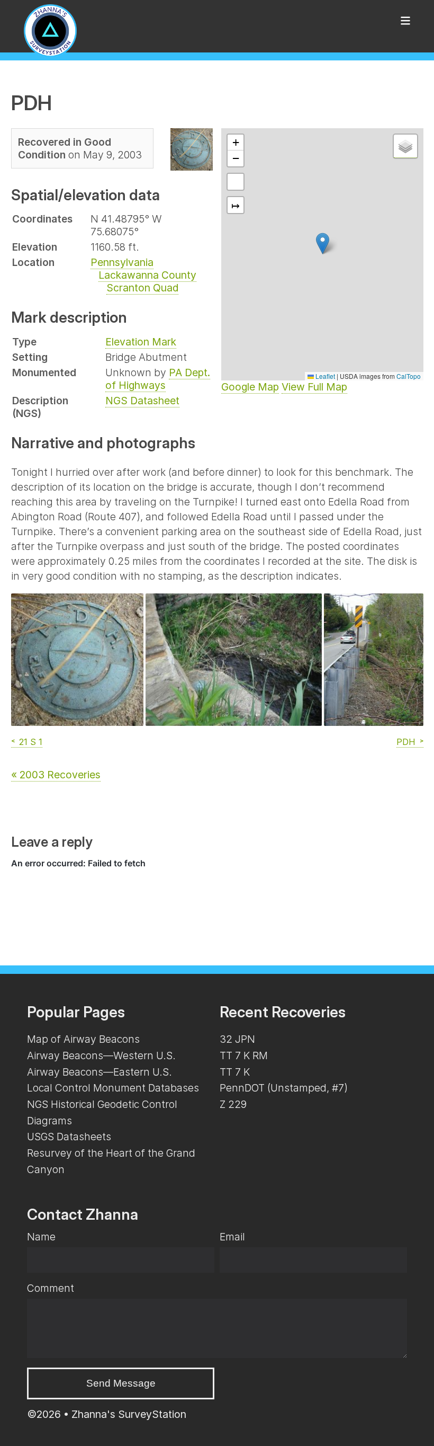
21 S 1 (30, 742)
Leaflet (324, 375)
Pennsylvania (122, 262)
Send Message (121, 1383)
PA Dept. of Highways (157, 379)
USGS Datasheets (69, 1136)
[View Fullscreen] (235, 182)
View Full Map (314, 386)
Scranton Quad (142, 287)
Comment (50, 1288)
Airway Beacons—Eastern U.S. (99, 1072)
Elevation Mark (140, 341)
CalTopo (408, 375)
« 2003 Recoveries (56, 774)
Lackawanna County (147, 275)
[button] (322, 243)
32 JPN (237, 1039)
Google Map (250, 386)
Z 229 (233, 1104)
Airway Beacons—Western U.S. (101, 1055)
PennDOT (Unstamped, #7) (284, 1087)
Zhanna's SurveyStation (128, 1414)
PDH (405, 742)
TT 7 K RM (244, 1055)
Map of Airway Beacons (83, 1039)
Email (232, 1236)
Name (41, 1236)
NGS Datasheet (142, 400)
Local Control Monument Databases (113, 1087)
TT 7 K (235, 1072)
